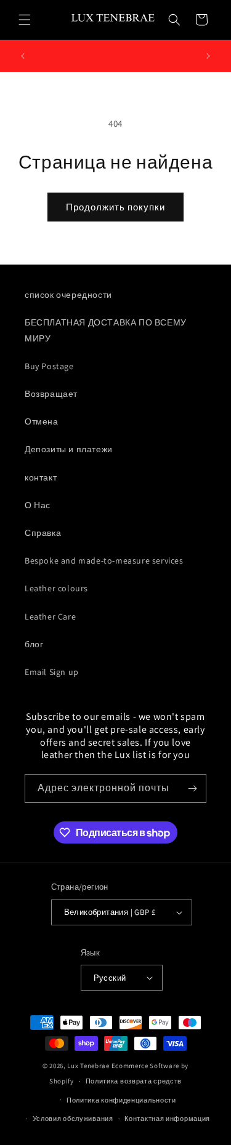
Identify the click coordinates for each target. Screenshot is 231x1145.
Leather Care (50, 616)
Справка (43, 532)
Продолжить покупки (115, 207)
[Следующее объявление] (208, 56)
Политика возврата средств (134, 1081)
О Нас (38, 505)
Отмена (42, 421)
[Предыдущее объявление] (22, 56)
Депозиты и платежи (69, 449)
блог (34, 644)
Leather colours (56, 588)
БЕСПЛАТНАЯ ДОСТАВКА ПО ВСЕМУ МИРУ (106, 330)
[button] (24, 19)
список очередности (68, 294)
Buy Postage (49, 366)
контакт (41, 477)
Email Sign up (52, 671)
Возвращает (51, 393)
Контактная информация (167, 1118)
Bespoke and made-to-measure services (104, 560)
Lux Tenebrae (88, 1065)
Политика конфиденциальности (121, 1100)
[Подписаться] (192, 788)
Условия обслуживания (73, 1118)
